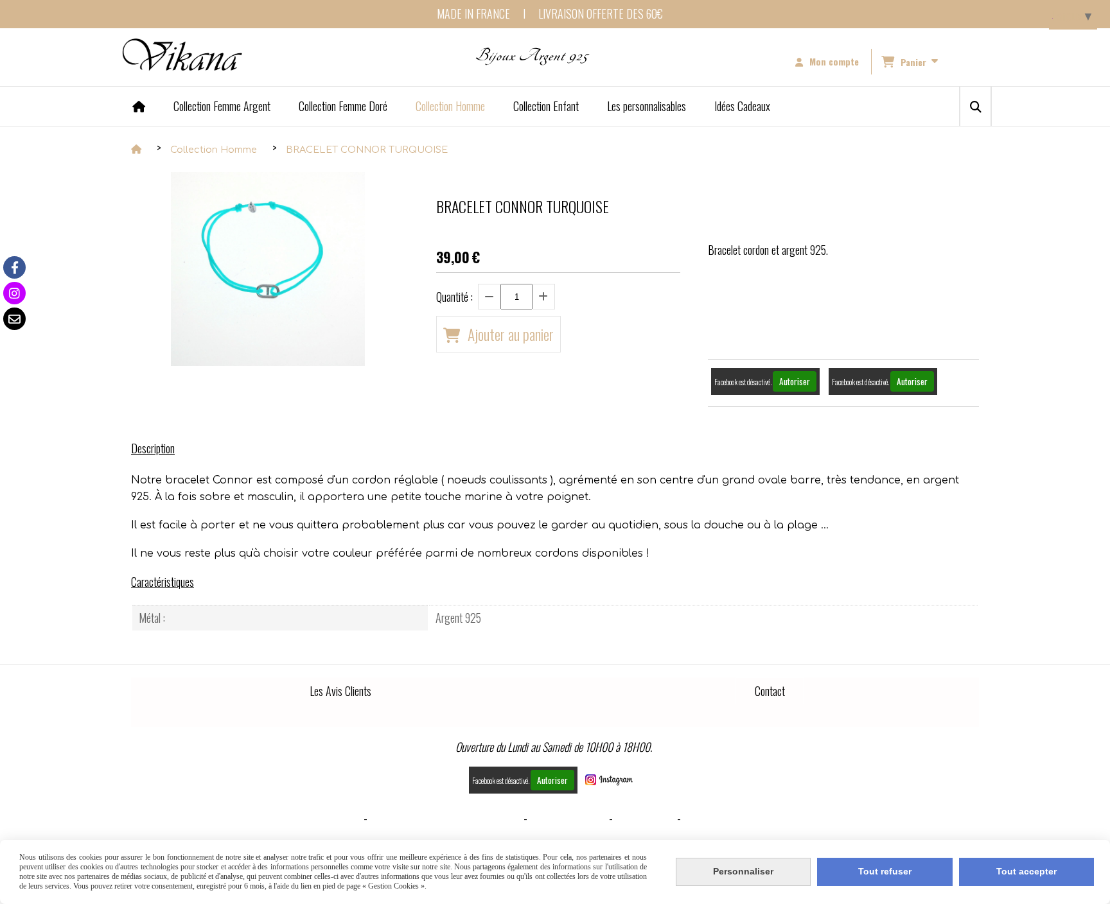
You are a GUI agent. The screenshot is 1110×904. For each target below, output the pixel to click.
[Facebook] (14, 267)
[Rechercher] (975, 106)
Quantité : (454, 296)
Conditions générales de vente (445, 818)
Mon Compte (644, 818)
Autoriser (794, 381)
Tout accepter (1026, 871)
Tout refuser (885, 871)
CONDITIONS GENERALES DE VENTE (758, 818)
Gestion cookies (568, 818)
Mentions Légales (318, 818)
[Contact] (14, 319)
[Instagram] (14, 293)
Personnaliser (743, 871)
